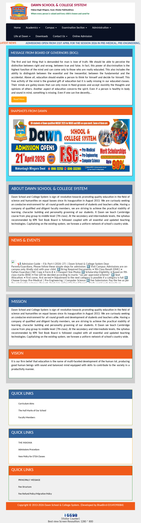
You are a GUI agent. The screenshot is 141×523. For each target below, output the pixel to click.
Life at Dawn (21, 36)
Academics (32, 27)
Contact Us (59, 36)
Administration (100, 27)
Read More (19, 99)
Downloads (42, 36)
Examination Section (73, 27)
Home (17, 27)
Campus (50, 27)
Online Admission (82, 36)
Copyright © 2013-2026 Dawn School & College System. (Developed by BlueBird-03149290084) (71, 505)
